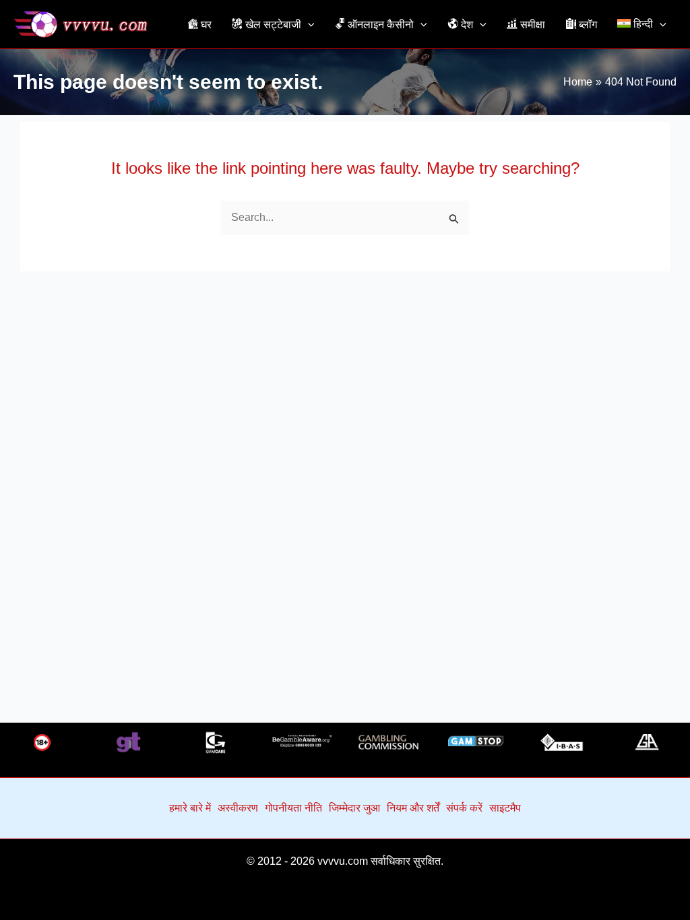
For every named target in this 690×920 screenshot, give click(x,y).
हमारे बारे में (190, 808)
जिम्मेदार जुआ (354, 808)
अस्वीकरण (238, 808)
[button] (308, 24)
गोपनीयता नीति (293, 808)
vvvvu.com (342, 861)
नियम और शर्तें (413, 808)
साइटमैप (505, 808)
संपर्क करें (464, 808)
